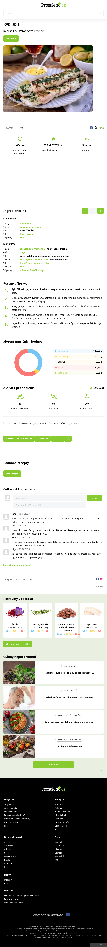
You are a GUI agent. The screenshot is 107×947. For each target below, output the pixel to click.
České (7, 852)
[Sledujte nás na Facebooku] (97, 579)
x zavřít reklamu (98, 945)
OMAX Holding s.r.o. (19, 935)
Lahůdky (59, 818)
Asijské (7, 842)
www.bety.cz (61, 926)
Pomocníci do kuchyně (14, 815)
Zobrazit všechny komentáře (17, 565)
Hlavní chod (11, 423)
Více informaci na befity (18, 644)
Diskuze (58, 849)
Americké (8, 845)
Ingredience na (14, 211)
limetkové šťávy (29, 234)
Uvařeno (58, 439)
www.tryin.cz (50, 926)
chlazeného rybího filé (32, 248)
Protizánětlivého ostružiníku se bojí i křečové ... (69, 672)
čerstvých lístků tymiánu (34, 259)
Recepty (59, 799)
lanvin (20, 128)
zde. (79, 931)
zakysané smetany (30, 226)
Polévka (58, 808)
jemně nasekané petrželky (34, 263)
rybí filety (92, 624)
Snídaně (59, 804)
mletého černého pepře (33, 270)
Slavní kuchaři (10, 811)
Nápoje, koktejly (62, 811)
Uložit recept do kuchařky (19, 438)
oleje (22, 252)
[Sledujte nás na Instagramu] (102, 579)
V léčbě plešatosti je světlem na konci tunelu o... (69, 697)
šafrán (15, 624)
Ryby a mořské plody (59, 423)
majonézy (25, 223)
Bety (57, 837)
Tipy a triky (9, 804)
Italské (7, 860)
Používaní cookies (12, 899)
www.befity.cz (73, 926)
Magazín (9, 799)
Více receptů (12, 473)
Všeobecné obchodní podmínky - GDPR (22, 895)
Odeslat (94, 498)
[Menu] (4, 4)
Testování (59, 856)
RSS (6, 825)
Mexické (8, 863)
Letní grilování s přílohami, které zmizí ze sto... (69, 721)
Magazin (59, 842)
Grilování (42, 423)
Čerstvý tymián (40, 624)
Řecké (7, 867)
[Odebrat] (100, 211)
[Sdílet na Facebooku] (91, 128)
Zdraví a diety (69, 666)
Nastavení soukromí (13, 902)
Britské (7, 849)
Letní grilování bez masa (69, 746)
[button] (100, 13)
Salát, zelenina (62, 825)
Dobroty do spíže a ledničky (69, 715)
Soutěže (58, 852)
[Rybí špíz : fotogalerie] (53, 78)
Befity (7, 874)
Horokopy (59, 845)
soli (22, 237)
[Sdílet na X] (96, 128)
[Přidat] (85, 211)
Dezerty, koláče (62, 822)
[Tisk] (68, 439)
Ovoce (76, 423)
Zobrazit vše (54, 764)
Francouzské (26, 423)
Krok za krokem (11, 822)
